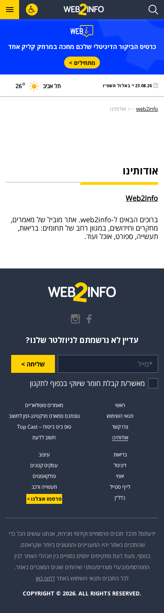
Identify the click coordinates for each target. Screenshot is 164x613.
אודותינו (120, 437)
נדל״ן (120, 497)
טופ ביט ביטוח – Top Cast (44, 426)
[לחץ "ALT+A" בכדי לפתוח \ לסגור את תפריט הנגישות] (32, 10)
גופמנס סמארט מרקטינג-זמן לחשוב (44, 415)
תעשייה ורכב (44, 486)
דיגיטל (120, 465)
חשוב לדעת (44, 437)
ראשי (120, 405)
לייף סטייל (120, 486)
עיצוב (44, 454)
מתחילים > (82, 63)
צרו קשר (120, 426)
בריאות (120, 454)
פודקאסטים (44, 476)
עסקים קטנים (44, 465)
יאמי (120, 476)
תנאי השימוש (120, 415)
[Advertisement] (82, 143)
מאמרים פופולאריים (44, 405)
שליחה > (33, 364)
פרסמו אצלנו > (44, 498)
